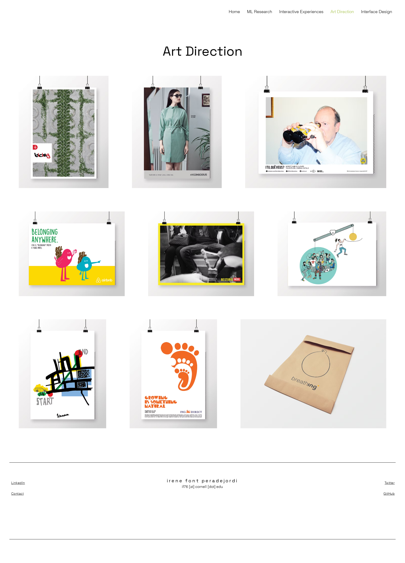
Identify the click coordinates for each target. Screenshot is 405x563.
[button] (260, 11)
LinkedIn (18, 483)
